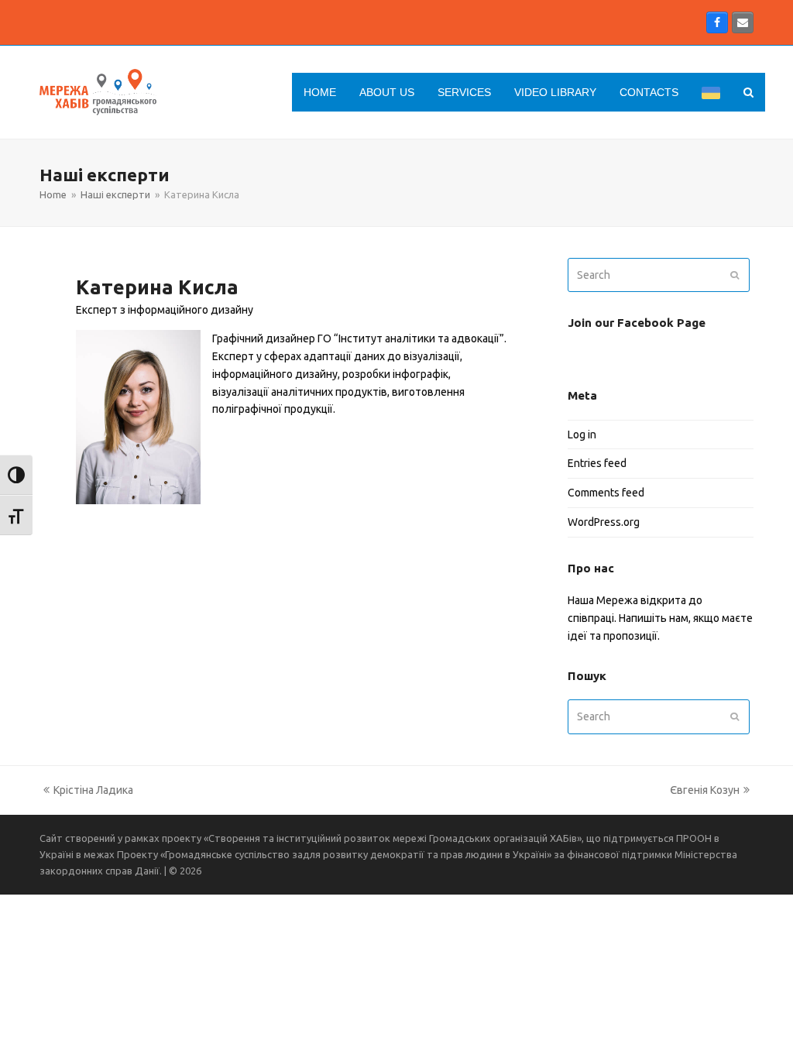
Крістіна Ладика (86, 791)
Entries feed (597, 463)
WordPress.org (604, 522)
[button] (748, 92)
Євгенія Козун (705, 791)
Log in (582, 434)
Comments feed (606, 492)
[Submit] (734, 275)
